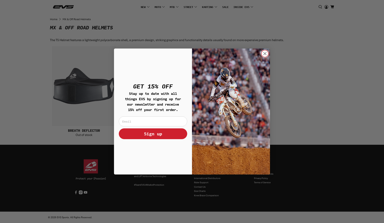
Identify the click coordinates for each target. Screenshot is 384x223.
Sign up (153, 133)
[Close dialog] (264, 53)
